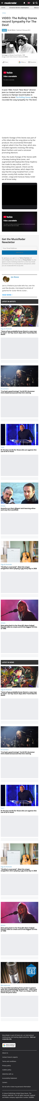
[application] (19, 195)
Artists (4, 13)
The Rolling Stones (23, 97)
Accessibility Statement (9, 1078)
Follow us (23, 62)
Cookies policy (6, 1070)
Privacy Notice (27, 260)
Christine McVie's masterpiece (19, 8)
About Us (5, 1053)
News (4, 30)
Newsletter (33, 62)
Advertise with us (7, 1074)
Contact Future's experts (10, 1057)
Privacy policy (6, 1065)
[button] (2, 3)
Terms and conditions (9, 1061)
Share (6, 62)
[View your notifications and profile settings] (24, 3)
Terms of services (25, 258)
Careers (4, 1082)
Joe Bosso (13, 30)
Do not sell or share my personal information (16, 1087)
